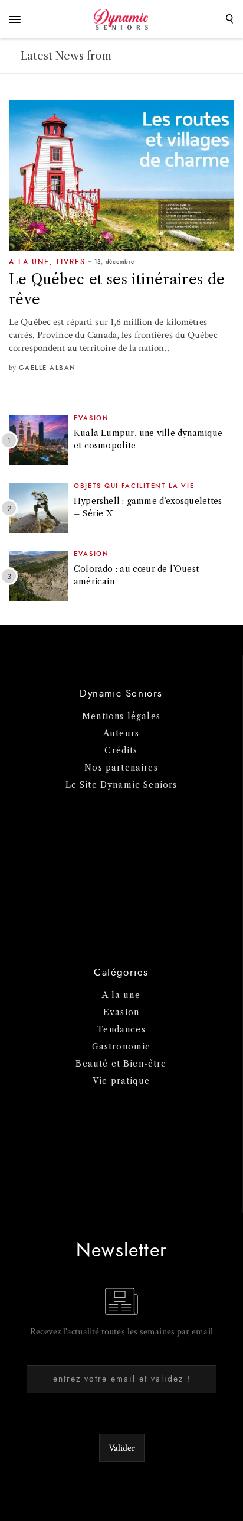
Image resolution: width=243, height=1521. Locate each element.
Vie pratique (121, 1080)
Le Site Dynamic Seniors (121, 784)
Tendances (121, 1029)
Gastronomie (121, 1046)
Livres (71, 261)
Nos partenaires (121, 767)
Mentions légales (121, 716)
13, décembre (114, 262)
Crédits (120, 750)
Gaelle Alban (47, 368)
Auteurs (121, 733)
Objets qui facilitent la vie (134, 486)
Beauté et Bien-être (120, 1063)
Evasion (91, 418)
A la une (29, 261)
